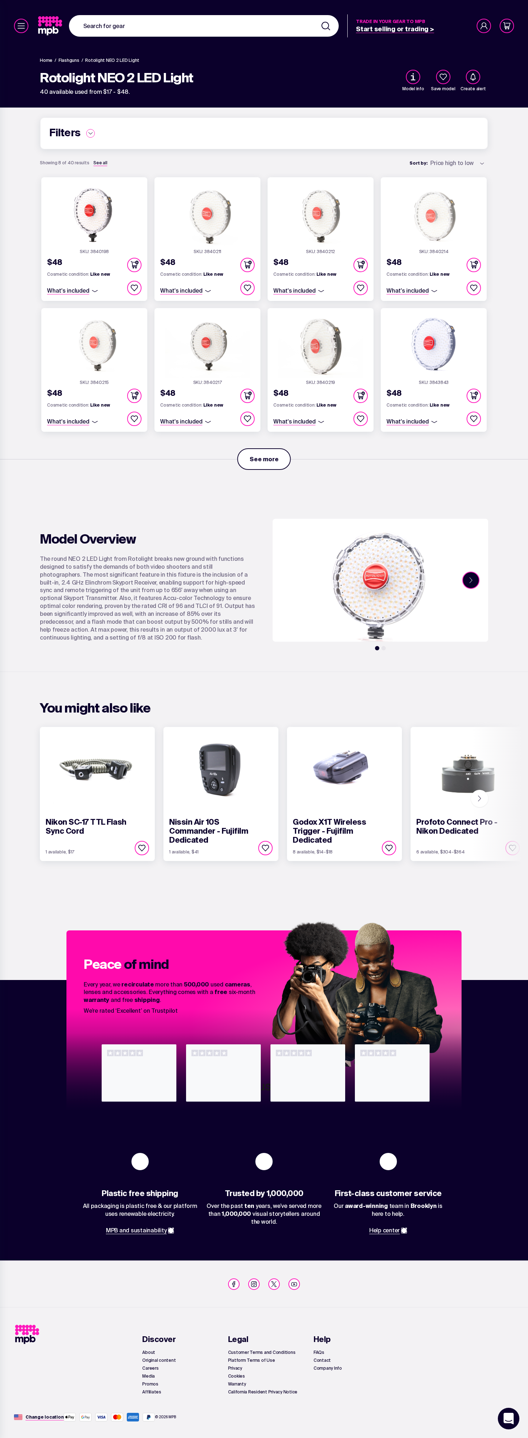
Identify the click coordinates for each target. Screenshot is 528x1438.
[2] (383, 648)
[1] (377, 648)
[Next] (471, 580)
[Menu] (21, 26)
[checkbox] (443, 77)
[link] (51, 26)
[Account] (484, 26)
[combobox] (204, 26)
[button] (134, 265)
